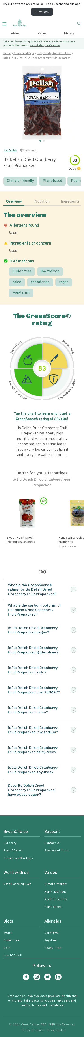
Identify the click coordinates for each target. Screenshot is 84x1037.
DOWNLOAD (42, 12)
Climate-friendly (20, 181)
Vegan (7, 933)
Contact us (52, 843)
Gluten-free (11, 940)
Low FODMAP (12, 956)
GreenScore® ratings (18, 858)
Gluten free (21, 271)
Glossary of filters (56, 851)
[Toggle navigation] (6, 23)
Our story (9, 843)
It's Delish (10, 151)
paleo (16, 282)
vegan (63, 282)
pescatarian (40, 282)
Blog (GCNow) (13, 851)
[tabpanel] (42, 254)
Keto (6, 948)
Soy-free (50, 940)
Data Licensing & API (17, 884)
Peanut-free (52, 948)
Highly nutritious (55, 892)
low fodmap (50, 271)
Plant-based (52, 181)
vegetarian (21, 292)
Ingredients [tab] (70, 201)
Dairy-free (51, 933)
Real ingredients (55, 899)
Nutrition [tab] (42, 201)
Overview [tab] (14, 201)
